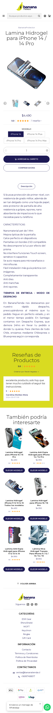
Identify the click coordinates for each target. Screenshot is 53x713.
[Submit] (39, 16)
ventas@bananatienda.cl (28, 672)
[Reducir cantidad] (6, 150)
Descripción (26, 186)
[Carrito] (49, 16)
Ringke (26, 634)
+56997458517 (28, 676)
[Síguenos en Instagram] (27, 604)
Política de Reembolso (26, 657)
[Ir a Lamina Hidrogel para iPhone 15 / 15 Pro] (14, 438)
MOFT (26, 626)
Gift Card (26, 638)
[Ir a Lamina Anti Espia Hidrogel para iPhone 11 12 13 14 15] (14, 535)
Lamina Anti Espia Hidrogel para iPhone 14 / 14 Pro (39, 454)
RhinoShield (26, 623)
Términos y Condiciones (26, 653)
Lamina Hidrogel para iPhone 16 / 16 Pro (39, 502)
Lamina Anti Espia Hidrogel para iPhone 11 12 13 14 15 (14, 551)
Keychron (26, 630)
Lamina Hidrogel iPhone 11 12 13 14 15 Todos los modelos (14, 502)
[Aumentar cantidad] (47, 150)
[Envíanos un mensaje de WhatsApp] (47, 707)
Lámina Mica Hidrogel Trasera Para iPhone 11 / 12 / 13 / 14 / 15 (38, 552)
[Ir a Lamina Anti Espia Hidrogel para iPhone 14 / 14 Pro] (39, 438)
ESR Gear (26, 619)
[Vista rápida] (20, 438)
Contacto (26, 649)
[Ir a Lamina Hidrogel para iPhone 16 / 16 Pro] (39, 487)
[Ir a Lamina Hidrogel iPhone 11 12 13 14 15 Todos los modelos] (14, 487)
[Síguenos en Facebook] (32, 604)
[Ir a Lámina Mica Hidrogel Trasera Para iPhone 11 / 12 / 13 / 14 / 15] (39, 535)
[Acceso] (45, 16)
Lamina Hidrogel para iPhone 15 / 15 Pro (14, 454)
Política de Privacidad (26, 661)
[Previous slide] (5, 103)
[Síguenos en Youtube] (36, 604)
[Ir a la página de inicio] (26, 6)
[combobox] (24, 16)
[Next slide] (47, 103)
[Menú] (4, 16)
